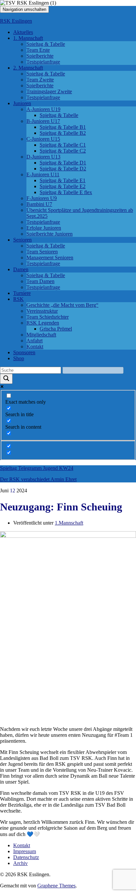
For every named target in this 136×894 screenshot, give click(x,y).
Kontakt (34, 346)
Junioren (22, 103)
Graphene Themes (56, 885)
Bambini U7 (39, 204)
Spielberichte (39, 56)
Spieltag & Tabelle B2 (63, 133)
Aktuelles (23, 32)
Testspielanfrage (43, 62)
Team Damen (40, 281)
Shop (18, 358)
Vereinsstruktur (42, 311)
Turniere (22, 293)
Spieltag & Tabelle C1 (63, 145)
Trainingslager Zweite (49, 91)
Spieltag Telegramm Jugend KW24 (36, 468)
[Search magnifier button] (6, 379)
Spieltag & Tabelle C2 (63, 151)
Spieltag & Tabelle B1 (63, 127)
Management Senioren (49, 257)
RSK (18, 299)
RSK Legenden (42, 323)
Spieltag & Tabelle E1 (62, 180)
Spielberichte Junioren (49, 234)
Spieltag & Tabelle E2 (62, 186)
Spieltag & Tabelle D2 (63, 168)
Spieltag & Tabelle (45, 44)
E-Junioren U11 (42, 174)
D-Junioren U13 (43, 156)
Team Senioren (42, 251)
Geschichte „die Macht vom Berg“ (62, 305)
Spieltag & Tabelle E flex (66, 192)
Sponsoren (24, 352)
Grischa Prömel (56, 329)
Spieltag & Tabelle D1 (63, 162)
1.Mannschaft (69, 523)
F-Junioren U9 (41, 198)
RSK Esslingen (16, 21)
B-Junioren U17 (43, 121)
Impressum (24, 851)
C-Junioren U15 (43, 139)
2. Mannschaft (28, 68)
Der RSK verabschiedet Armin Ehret (38, 479)
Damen (20, 269)
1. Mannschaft (28, 38)
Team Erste (38, 50)
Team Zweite (40, 79)
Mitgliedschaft (41, 334)
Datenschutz (26, 857)
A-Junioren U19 (43, 109)
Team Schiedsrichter (47, 317)
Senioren (22, 240)
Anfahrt (34, 340)
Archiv (20, 863)
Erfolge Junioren (43, 228)
